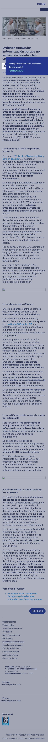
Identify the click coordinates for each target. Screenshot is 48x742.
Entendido (16, 70)
